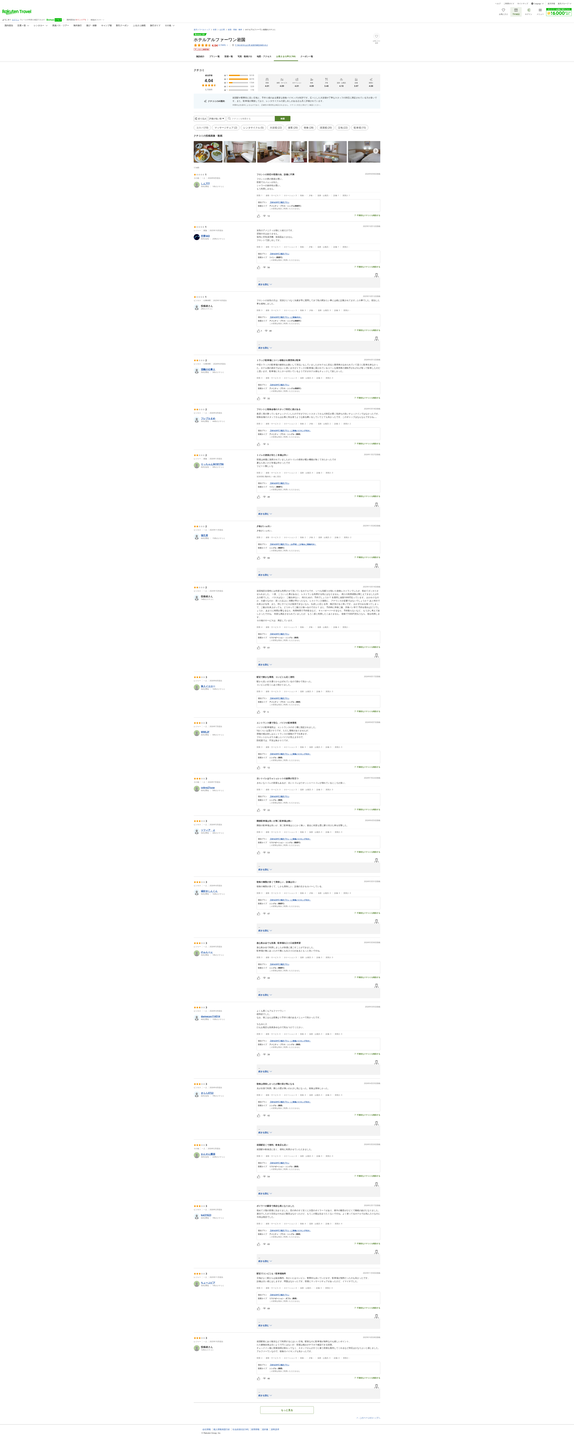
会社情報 (206, 1429)
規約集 (265, 1429)
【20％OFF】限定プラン (279, 385)
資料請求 (275, 1429)
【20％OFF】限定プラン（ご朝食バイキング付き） (290, 1230)
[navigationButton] (375, 151)
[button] (208, 152)
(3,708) (286, 56)
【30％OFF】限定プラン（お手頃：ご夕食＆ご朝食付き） (292, 544)
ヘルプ (498, 4)
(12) (245, 56)
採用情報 (255, 1429)
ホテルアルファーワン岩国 (219, 39)
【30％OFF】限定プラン (279, 202)
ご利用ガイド (509, 4)
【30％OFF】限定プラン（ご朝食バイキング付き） (290, 430)
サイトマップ (522, 4)
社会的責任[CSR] (241, 1429)
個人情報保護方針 (221, 1429)
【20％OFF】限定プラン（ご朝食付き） (285, 317)
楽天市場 (551, 4)
